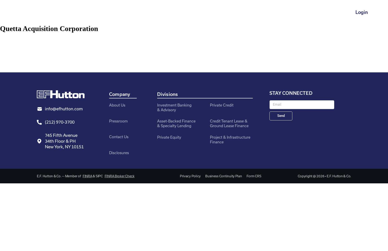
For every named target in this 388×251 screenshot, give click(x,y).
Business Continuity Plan (223, 176)
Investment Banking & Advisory (174, 107)
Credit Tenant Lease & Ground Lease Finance (229, 123)
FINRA (87, 176)
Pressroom (118, 121)
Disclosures (119, 153)
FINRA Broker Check (119, 176)
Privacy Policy (190, 176)
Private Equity (169, 137)
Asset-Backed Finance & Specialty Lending (176, 123)
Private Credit (222, 105)
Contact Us (118, 137)
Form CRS (254, 176)
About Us (117, 105)
